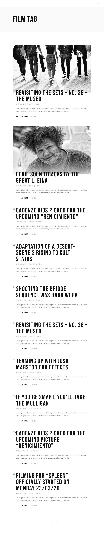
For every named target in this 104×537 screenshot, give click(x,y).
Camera (31, 336)
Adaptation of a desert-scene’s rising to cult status (45, 252)
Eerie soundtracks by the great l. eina (48, 177)
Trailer (31, 493)
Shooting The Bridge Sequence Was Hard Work (47, 292)
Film (30, 104)
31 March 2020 (21, 104)
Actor (30, 408)
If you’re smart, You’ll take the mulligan (50, 400)
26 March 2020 (21, 408)
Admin (38, 104)
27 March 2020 (21, 222)
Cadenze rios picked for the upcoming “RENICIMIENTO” (51, 213)
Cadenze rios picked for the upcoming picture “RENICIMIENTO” (51, 439)
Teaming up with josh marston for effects (42, 364)
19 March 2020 (21, 493)
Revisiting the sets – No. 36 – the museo (52, 96)
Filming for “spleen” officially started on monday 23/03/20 (43, 482)
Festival (31, 222)
